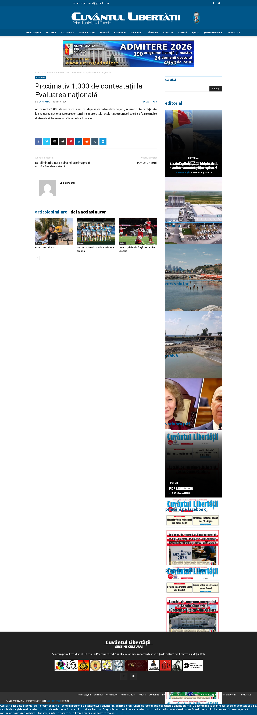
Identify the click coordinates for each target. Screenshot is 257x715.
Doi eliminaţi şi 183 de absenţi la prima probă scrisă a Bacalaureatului (63, 164)
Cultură (182, 32)
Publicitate (233, 32)
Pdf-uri (174, 483)
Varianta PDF (177, 424)
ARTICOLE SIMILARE (51, 212)
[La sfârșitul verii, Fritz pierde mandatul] (193, 412)
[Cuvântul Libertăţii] (128, 18)
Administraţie (87, 32)
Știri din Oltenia (213, 32)
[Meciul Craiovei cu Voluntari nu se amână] (96, 231)
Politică (104, 32)
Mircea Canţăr (183, 172)
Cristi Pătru (44, 101)
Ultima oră (49, 72)
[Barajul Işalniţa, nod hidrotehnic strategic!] (193, 344)
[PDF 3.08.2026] (193, 598)
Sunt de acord (123, 713)
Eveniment (136, 32)
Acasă (38, 72)
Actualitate (67, 32)
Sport (195, 32)
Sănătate (153, 32)
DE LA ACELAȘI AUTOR (88, 212)
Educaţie (168, 32)
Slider (38, 243)
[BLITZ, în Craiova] (54, 231)
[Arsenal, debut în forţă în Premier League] (138, 231)
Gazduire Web (53, 700)
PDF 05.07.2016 (147, 162)
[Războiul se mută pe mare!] (193, 277)
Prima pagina (33, 32)
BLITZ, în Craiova (44, 247)
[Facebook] (213, 3)
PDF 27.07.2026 (181, 489)
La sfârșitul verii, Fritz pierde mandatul (194, 166)
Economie (120, 32)
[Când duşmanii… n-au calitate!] (193, 210)
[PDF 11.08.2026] (193, 531)
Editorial (51, 32)
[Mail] (219, 3)
